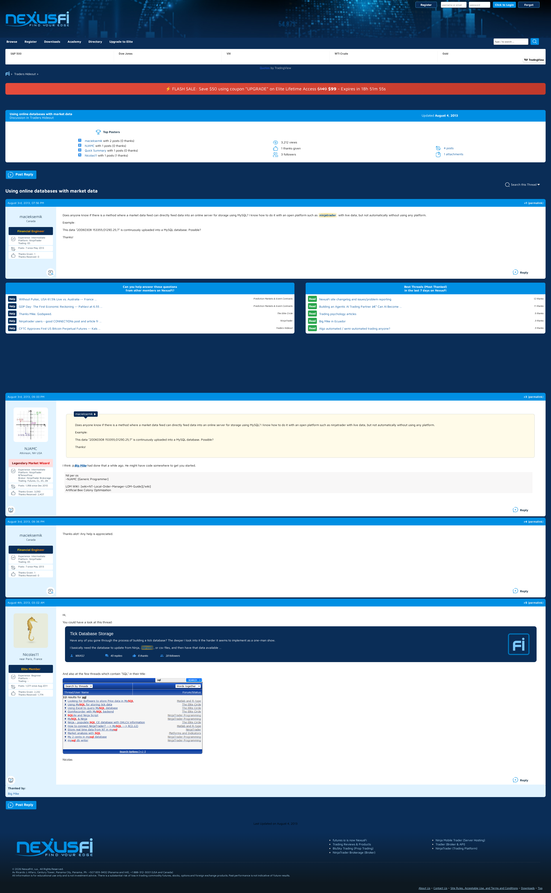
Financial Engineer (30, 231)
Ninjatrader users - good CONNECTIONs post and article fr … (60, 321)
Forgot (528, 4)
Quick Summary (95, 150)
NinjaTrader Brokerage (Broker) (354, 852)
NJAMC (89, 145)
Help (12, 299)
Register (426, 4)
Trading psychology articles (337, 314)
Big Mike (80, 465)
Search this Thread (524, 184)
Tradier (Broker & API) (450, 844)
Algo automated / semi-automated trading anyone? (354, 328)
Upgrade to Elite (121, 41)
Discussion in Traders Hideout (32, 117)
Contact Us (440, 888)
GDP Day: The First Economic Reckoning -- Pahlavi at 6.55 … (60, 306)
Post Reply (19, 174)
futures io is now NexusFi (350, 840)
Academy (74, 41)
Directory (95, 41)
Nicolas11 (91, 155)
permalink (536, 203)
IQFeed (147, 647)
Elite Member (30, 669)
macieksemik (93, 141)
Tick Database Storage (91, 633)
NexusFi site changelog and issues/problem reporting (355, 299)
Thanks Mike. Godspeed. (35, 314)
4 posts (448, 148)
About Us (424, 888)
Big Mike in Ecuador (332, 321)
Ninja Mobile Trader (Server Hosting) (460, 840)
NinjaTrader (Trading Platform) (456, 848)
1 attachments (453, 154)
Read (312, 299)
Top (540, 888)
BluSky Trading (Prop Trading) (353, 848)
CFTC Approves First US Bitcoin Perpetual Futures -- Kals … (60, 328)
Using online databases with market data (41, 114)
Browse (11, 41)
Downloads (52, 41)
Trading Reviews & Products (352, 844)
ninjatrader (327, 215)
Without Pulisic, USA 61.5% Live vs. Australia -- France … (58, 299)
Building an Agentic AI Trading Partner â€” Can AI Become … (360, 306)
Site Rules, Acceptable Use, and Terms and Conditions (484, 888)
